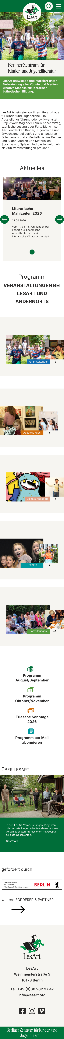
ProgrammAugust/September (32, 677)
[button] (3, 36)
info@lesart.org (32, 995)
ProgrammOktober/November (32, 698)
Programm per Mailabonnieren (32, 740)
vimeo (41, 1012)
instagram (32, 1012)
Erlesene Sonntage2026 (32, 719)
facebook (22, 1012)
